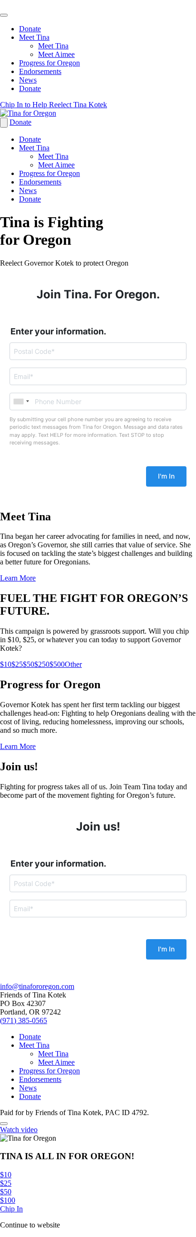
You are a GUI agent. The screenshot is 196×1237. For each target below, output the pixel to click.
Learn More (18, 578)
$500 (57, 664)
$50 (28, 664)
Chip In (11, 1209)
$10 (5, 664)
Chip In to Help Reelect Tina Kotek (53, 105)
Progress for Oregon (49, 63)
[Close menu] (4, 15)
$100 (7, 1200)
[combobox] (21, 401)
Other (73, 664)
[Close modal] (4, 1123)
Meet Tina (34, 37)
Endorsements (40, 71)
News (28, 80)
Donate (30, 29)
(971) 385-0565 (23, 1020)
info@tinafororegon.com (37, 986)
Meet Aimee (56, 54)
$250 (41, 664)
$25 (17, 664)
